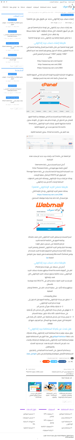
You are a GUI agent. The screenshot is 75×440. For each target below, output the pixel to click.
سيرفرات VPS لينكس (49, 415)
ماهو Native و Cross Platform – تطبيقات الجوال (12, 23)
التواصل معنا (31, 353)
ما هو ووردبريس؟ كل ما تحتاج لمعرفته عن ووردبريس (63, 372)
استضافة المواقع (59, 336)
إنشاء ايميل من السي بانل (52, 358)
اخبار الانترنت (38, 383)
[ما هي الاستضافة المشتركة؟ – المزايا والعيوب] (50, 386)
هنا (47, 257)
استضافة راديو (66, 427)
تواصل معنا (13, 7)
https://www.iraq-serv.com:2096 (50, 194)
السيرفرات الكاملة (46, 426)
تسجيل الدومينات (28, 417)
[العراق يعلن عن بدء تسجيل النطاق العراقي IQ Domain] (35, 386)
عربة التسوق (63, 2)
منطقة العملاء (54, 2)
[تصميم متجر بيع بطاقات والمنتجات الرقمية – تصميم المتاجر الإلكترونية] (65, 386)
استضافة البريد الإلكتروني (67, 422)
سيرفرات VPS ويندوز (49, 421)
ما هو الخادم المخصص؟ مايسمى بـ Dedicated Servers (12, 35)
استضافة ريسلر (66, 417)
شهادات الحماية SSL (29, 422)
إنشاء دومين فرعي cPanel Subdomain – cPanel (12, 47)
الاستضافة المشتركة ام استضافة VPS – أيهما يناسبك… (12, 59)
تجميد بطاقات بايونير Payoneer (34, 371)
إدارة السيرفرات (47, 430)
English (5, 7)
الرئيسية (54, 7)
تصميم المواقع (68, 383)
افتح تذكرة (71, 2)
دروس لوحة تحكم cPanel (67, 15)
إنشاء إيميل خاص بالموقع (64, 358)
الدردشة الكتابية (28, 427)
